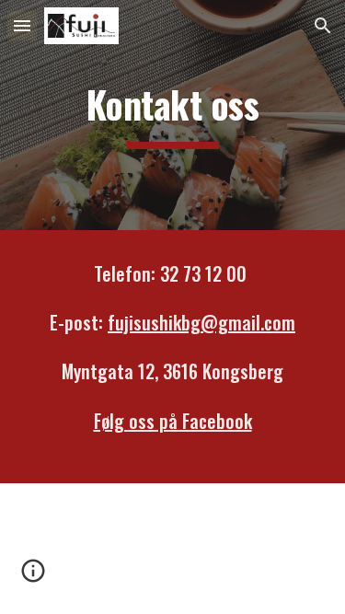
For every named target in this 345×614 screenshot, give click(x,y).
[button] (22, 25)
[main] (172, 115)
